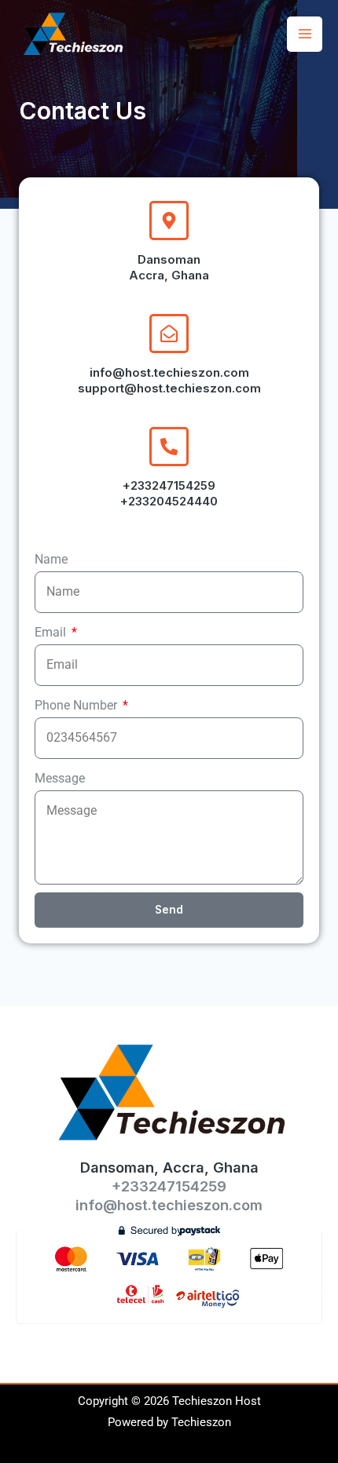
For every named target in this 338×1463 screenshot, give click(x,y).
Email (52, 632)
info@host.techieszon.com (169, 1204)
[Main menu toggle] (304, 34)
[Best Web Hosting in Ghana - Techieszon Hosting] (75, 34)
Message (60, 778)
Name (51, 559)
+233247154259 (169, 1186)
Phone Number (77, 705)
